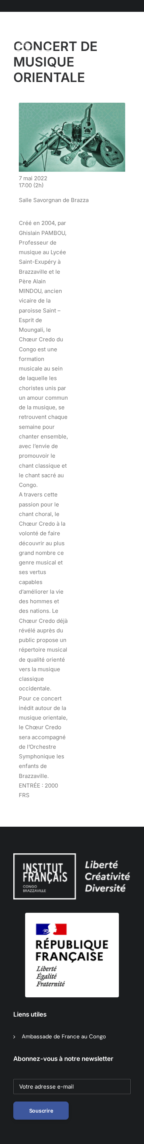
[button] (50, 36)
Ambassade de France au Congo (64, 1036)
